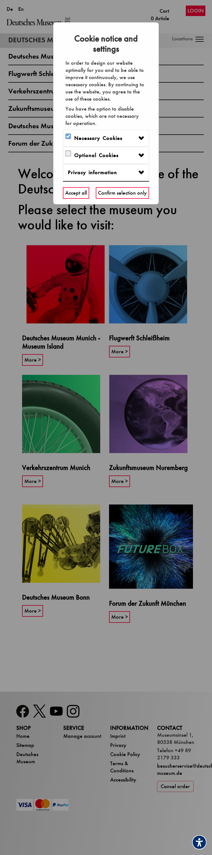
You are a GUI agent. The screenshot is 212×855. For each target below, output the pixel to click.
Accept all (76, 192)
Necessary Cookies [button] (98, 138)
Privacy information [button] (92, 172)
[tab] (106, 138)
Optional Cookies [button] (96, 155)
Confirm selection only (122, 192)
